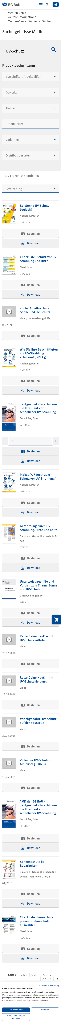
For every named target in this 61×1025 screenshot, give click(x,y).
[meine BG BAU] (56, 4)
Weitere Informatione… (23, 17)
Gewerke (11, 92)
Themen (11, 108)
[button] (53, 49)
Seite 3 (35, 975)
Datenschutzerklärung (49, 985)
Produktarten (15, 124)
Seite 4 (47, 975)
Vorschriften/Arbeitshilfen (23, 76)
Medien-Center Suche (22, 21)
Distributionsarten (18, 155)
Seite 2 (24, 975)
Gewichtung (14, 189)
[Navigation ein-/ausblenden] (40, 4)
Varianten (12, 140)
